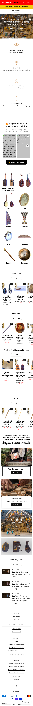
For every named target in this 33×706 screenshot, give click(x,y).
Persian (16, 660)
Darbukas (16, 635)
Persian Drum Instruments (16, 673)
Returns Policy (16, 616)
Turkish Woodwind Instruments (16, 651)
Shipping (16, 619)
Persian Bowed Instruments (16, 666)
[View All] (16, 463)
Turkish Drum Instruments (16, 654)
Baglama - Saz (16, 628)
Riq (17, 685)
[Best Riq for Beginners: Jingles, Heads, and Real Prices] (6, 571)
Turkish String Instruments (16, 644)
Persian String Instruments (16, 663)
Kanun (16, 682)
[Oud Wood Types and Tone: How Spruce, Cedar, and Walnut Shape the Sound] (6, 595)
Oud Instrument (16, 632)
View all (16, 278)
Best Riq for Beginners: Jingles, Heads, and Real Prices (21, 574)
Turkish (16, 641)
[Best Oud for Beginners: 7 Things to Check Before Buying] (6, 583)
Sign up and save (16, 624)
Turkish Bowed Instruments (16, 647)
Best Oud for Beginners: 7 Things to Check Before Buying (21, 586)
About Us (16, 613)
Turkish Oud (16, 676)
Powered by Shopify (16, 704)
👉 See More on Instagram (16, 162)
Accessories (16, 638)
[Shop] (16, 523)
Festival (16, 679)
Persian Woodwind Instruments (16, 669)
